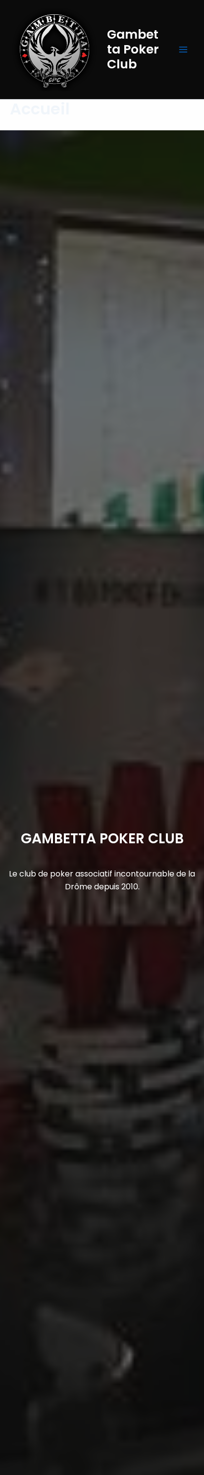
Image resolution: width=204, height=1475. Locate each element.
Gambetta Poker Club (133, 49)
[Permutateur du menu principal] (183, 49)
